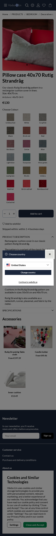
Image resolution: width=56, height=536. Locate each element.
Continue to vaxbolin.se (28, 282)
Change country (28, 272)
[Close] (50, 254)
